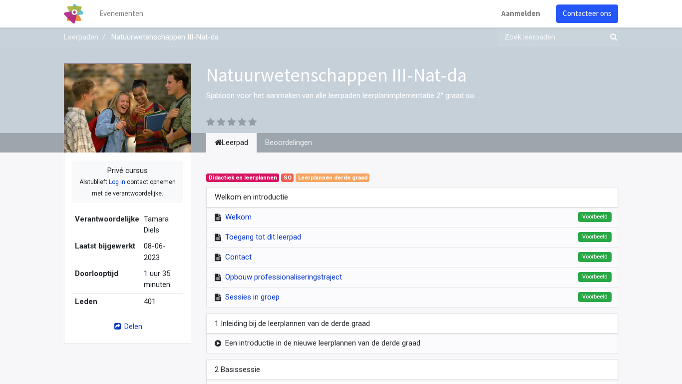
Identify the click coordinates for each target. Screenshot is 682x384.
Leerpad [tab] (235, 142)
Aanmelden (520, 13)
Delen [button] (132, 326)
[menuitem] (121, 14)
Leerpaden (81, 37)
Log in (117, 182)
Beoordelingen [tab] (288, 142)
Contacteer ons (587, 13)
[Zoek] (612, 37)
